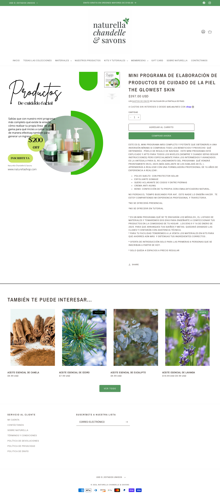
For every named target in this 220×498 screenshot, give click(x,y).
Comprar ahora (161, 136)
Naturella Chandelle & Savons (113, 485)
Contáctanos (15, 425)
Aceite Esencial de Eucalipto (129, 372)
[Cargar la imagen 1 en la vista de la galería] (112, 79)
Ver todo (110, 388)
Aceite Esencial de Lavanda (178, 372)
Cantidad (133, 112)
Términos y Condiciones (22, 435)
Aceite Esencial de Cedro (74, 372)
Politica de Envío (18, 451)
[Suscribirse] (126, 422)
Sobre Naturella (17, 430)
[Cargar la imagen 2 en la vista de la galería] (112, 96)
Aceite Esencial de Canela (23, 372)
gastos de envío (141, 101)
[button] (63, 60)
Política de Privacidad (21, 446)
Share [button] (135, 264)
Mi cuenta (13, 420)
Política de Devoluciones (23, 441)
